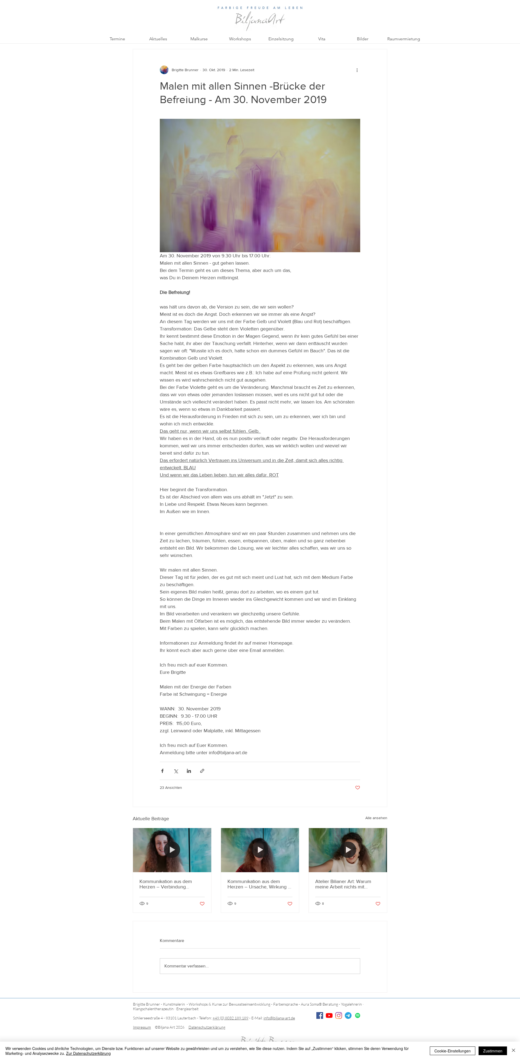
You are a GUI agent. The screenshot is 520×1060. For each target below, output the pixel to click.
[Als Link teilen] (202, 770)
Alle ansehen (376, 818)
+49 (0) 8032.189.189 (230, 1018)
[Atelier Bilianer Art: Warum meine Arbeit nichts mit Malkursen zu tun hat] (348, 850)
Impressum (142, 1027)
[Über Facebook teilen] (162, 770)
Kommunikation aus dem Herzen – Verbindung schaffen (165, 884)
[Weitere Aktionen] (357, 70)
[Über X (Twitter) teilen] (175, 770)
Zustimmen (492, 1051)
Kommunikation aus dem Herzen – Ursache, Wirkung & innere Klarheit (259, 884)
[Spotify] (357, 1015)
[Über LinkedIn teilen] (188, 770)
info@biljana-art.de (279, 1018)
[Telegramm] (348, 1015)
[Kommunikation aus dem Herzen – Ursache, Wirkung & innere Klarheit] (260, 850)
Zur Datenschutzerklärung (88, 1053)
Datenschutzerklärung (206, 1027)
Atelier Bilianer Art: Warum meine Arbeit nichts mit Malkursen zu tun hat (343, 884)
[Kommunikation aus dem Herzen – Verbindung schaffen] (172, 850)
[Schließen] (513, 1051)
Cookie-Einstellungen (452, 1051)
